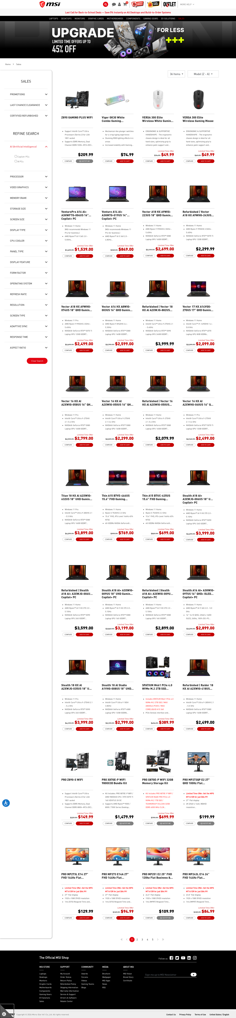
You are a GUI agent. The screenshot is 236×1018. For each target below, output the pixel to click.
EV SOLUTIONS (168, 19)
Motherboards (45, 987)
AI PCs (20, 161)
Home (8, 64)
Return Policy (66, 980)
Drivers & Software (68, 998)
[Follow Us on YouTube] (183, 958)
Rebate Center (66, 1001)
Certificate (127, 980)
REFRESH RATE (18, 294)
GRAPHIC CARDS (96, 19)
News (104, 984)
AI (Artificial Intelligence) (23, 146)
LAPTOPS (53, 19)
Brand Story (128, 977)
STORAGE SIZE (18, 208)
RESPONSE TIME (19, 336)
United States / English (219, 1014)
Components (44, 991)
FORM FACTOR (18, 272)
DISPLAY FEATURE (20, 262)
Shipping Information (69, 987)
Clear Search (37, 361)
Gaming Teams (87, 984)
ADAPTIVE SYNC (18, 326)
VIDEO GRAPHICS (19, 187)
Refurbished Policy (68, 984)
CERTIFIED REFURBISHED (24, 115)
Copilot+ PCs (23, 156)
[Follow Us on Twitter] (177, 958)
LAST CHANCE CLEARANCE (25, 104)
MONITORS (80, 19)
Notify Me (85, 161)
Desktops (43, 977)
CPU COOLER (17, 240)
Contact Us (171, 1014)
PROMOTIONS (17, 94)
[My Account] (119, 4)
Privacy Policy (185, 1014)
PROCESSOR (16, 176)
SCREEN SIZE (17, 219)
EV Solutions (44, 998)
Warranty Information (69, 991)
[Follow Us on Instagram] (195, 958)
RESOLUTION (17, 304)
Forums (84, 977)
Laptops (42, 973)
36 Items (175, 74)
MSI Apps (106, 980)
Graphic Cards (45, 984)
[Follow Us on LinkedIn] (189, 958)
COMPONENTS (133, 19)
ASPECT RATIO (18, 347)
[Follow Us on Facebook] (171, 958)
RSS (104, 987)
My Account (65, 973)
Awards (84, 973)
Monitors (43, 980)
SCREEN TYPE (17, 315)
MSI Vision (127, 973)
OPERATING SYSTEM (21, 283)
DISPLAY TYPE (17, 229)
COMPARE (68, 161)
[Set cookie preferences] (7, 1011)
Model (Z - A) (202, 74)
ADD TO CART (125, 161)
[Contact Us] (113, 4)
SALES (181, 19)
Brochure (106, 973)
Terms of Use (200, 1014)
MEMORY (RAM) (18, 197)
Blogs (83, 987)
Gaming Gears (45, 994)
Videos (84, 980)
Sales (41, 1001)
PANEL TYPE (16, 251)
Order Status (65, 977)
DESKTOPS (66, 19)
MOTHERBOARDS (115, 19)
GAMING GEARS (150, 19)
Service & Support (68, 994)
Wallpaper (106, 977)
